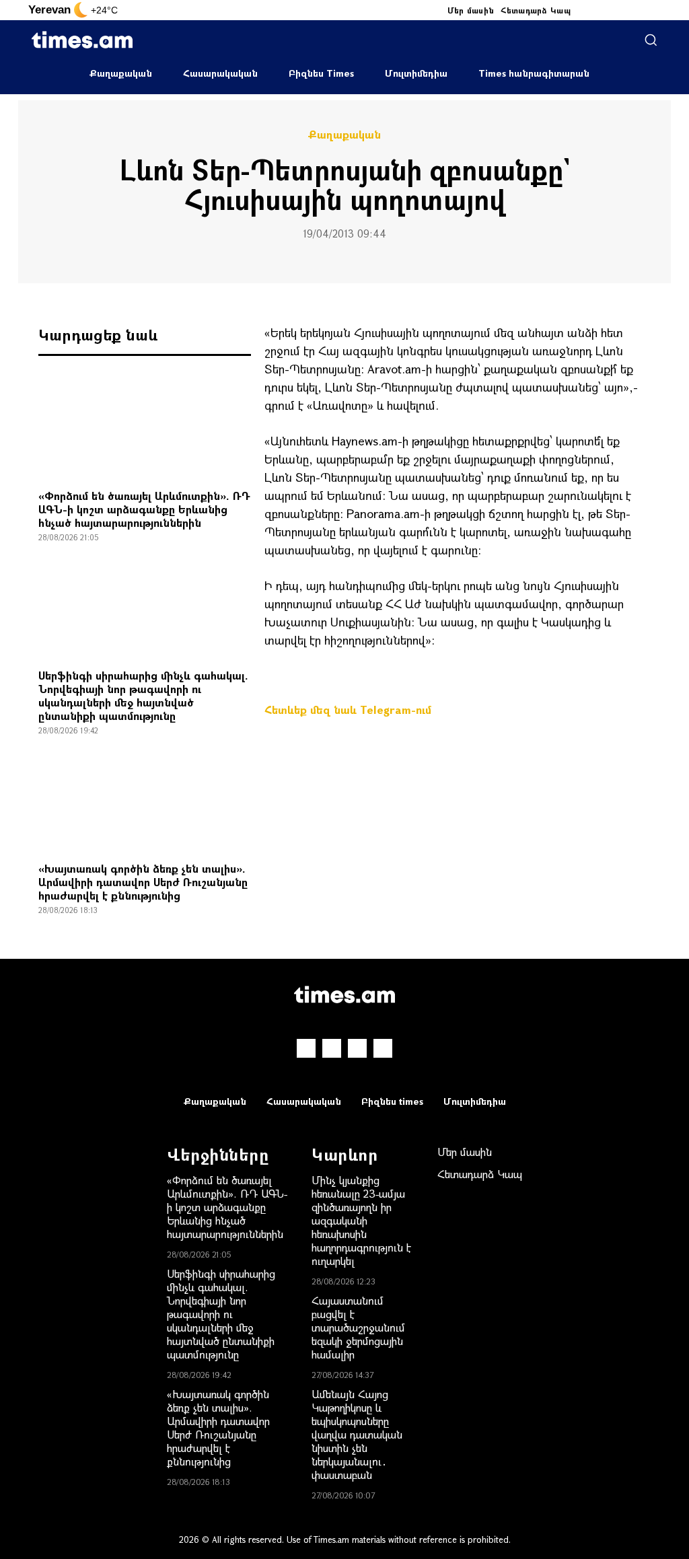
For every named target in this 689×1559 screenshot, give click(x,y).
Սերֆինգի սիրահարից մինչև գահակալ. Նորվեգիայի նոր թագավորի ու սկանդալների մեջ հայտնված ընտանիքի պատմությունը (143, 695)
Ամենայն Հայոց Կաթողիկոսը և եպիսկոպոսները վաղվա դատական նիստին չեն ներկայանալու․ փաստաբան (357, 1434)
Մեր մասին (471, 10)
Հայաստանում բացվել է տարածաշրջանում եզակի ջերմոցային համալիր (358, 1327)
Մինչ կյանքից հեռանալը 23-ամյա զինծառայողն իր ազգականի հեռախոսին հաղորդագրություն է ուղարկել (361, 1220)
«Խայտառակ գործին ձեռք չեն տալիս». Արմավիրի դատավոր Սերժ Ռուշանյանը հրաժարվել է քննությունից (143, 881)
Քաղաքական (120, 73)
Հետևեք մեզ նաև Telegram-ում (347, 709)
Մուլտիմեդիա (416, 73)
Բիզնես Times (321, 73)
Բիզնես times (392, 1101)
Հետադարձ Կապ (536, 10)
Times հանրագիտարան (533, 73)
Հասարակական (220, 73)
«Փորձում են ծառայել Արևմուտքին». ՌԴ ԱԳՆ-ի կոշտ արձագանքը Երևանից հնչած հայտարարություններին (144, 509)
